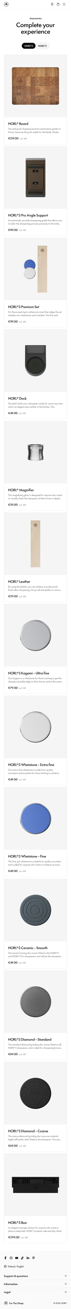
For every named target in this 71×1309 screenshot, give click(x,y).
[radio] (29, 46)
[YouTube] (16, 1258)
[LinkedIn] (28, 1258)
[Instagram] (11, 1258)
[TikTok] (22, 1258)
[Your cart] (58, 4)
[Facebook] (5, 1258)
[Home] (26, 4)
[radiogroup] (35, 45)
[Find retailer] (52, 4)
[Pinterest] (33, 1258)
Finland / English (16, 1266)
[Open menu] (64, 4)
